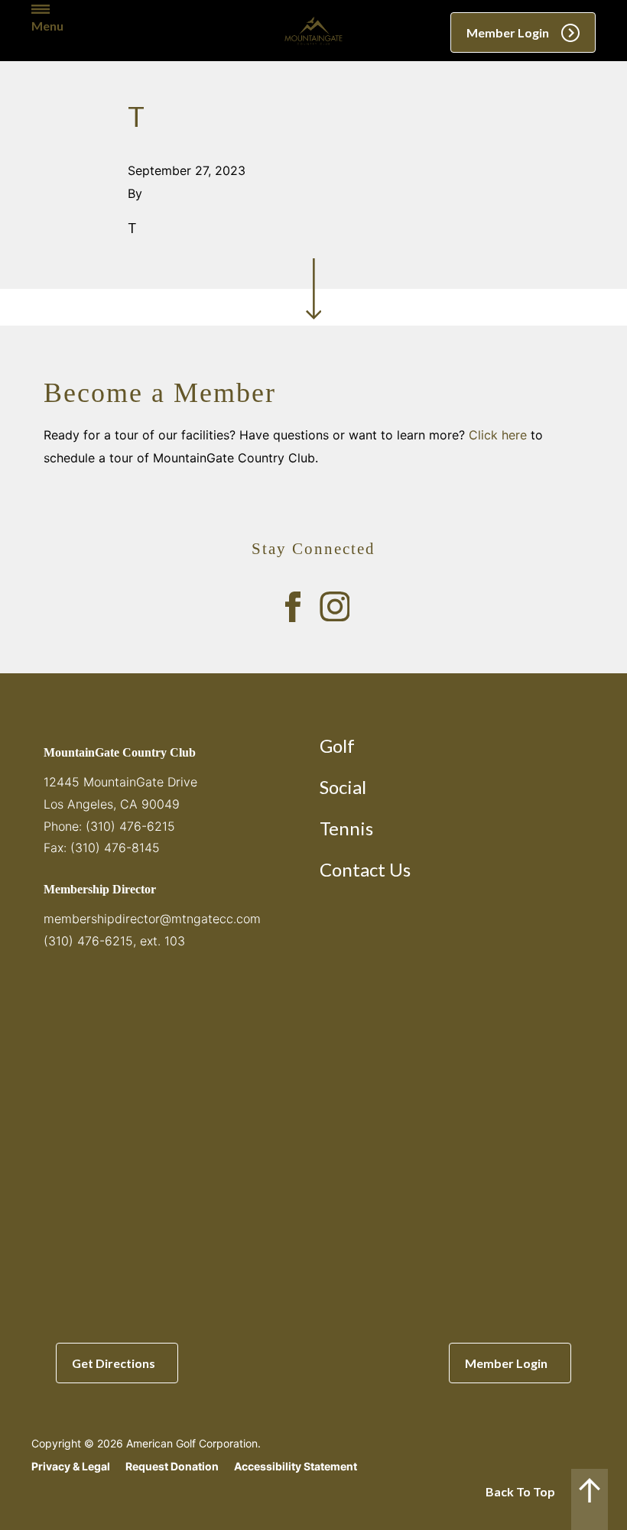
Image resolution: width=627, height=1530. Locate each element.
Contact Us (365, 869)
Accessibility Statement (295, 1466)
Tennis (346, 828)
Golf (337, 745)
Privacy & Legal (70, 1466)
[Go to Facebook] (293, 607)
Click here (498, 434)
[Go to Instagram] (335, 607)
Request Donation (172, 1466)
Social (343, 787)
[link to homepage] (313, 30)
